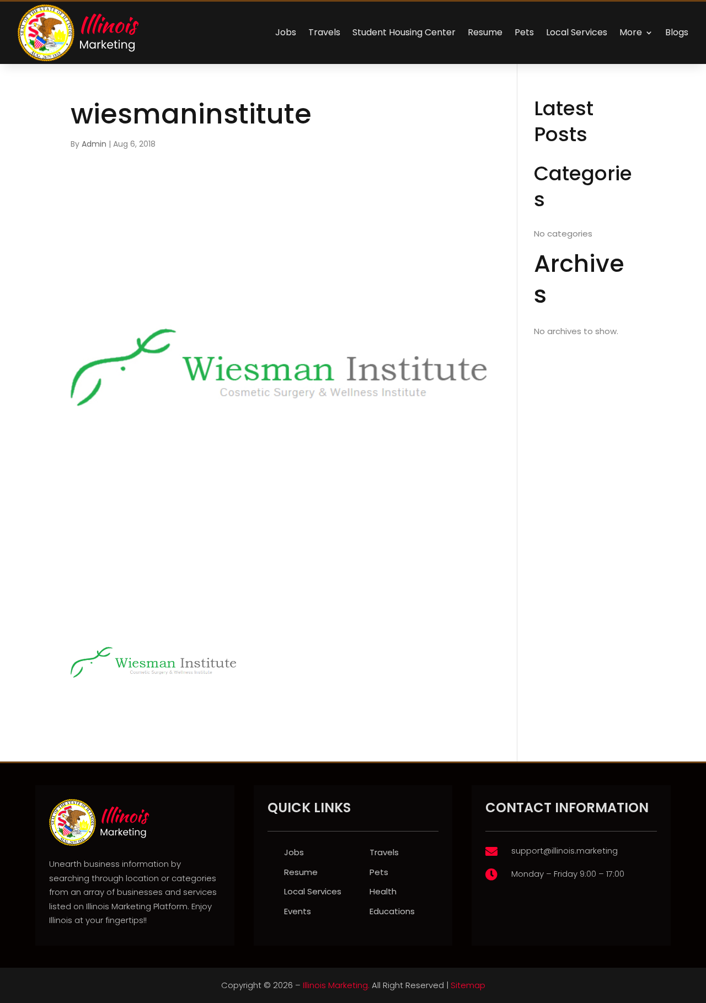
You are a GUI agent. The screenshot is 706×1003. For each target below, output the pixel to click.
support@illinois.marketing (564, 850)
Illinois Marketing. (336, 985)
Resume (485, 32)
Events (297, 911)
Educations (392, 911)
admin (94, 143)
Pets (524, 32)
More (630, 32)
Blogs (676, 32)
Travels (324, 32)
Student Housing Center (404, 32)
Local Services (576, 32)
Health (383, 891)
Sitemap (468, 985)
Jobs (285, 32)
